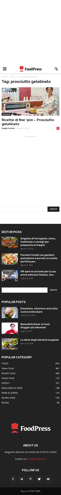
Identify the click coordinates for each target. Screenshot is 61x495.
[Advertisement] (30, 32)
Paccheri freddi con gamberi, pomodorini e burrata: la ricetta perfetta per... (38, 258)
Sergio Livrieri (8, 128)
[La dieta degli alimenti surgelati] (10, 343)
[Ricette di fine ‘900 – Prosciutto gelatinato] (30, 101)
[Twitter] (39, 479)
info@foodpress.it (36, 458)
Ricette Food (8, 373)
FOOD (5, 363)
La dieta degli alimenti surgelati (39, 340)
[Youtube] (48, 479)
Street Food (8, 378)
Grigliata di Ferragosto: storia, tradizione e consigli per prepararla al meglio (38, 241)
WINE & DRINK (10, 392)
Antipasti (6, 114)
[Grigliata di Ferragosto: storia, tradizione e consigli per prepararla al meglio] (10, 242)
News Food (8, 368)
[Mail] (22, 479)
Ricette (5, 402)
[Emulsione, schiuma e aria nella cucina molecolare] (10, 312)
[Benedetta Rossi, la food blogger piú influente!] (10, 328)
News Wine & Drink (12, 387)
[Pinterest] (30, 479)
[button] (56, 68)
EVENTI (5, 383)
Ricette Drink (8, 397)
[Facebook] (13, 479)
